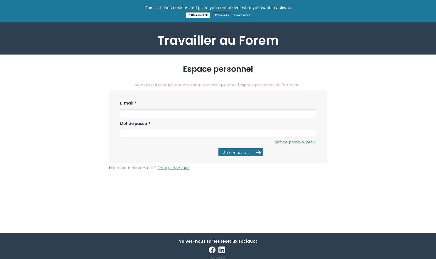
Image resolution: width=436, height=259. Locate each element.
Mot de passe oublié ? (295, 142)
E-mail (128, 103)
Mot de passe (135, 123)
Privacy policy (242, 15)
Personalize (222, 15)
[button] (240, 152)
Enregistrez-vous (173, 167)
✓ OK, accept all (198, 15)
